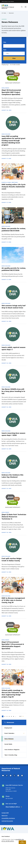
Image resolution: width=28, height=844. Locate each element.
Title (4, 42)
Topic (4, 49)
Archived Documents (7, 821)
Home (4, 13)
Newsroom (11, 13)
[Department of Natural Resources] (5, 5)
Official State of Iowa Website (8, 1)
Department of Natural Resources (8, 7)
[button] (22, 842)
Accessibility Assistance (8, 818)
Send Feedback (6, 836)
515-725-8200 (9, 798)
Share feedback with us (13, 807)
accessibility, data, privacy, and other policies (13, 840)
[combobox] (14, 53)
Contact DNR (5, 812)
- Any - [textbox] (7, 53)
